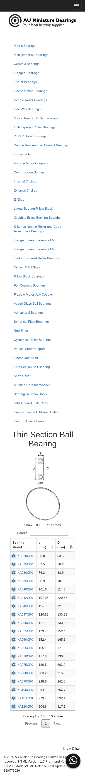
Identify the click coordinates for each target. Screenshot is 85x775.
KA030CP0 (25, 572)
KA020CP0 (25, 556)
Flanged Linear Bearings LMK (35, 240)
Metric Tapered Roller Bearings (36, 118)
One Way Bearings (27, 109)
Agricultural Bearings (29, 312)
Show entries (42, 525)
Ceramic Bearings (26, 64)
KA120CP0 (25, 706)
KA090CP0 (25, 681)
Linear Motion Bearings (30, 91)
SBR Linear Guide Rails (31, 403)
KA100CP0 (25, 690)
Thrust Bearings (25, 82)
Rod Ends (21, 330)
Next (57, 723)
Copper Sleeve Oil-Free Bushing (37, 412)
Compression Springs (29, 172)
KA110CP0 (25, 698)
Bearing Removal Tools (30, 394)
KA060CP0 (25, 639)
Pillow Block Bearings (29, 276)
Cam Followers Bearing (30, 421)
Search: (22, 533)
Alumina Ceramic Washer (32, 385)
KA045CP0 (25, 606)
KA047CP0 (25, 614)
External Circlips (25, 190)
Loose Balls (22, 154)
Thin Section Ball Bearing (32, 367)
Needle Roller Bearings (30, 100)
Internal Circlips (25, 181)
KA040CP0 (25, 589)
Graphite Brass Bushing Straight (37, 217)
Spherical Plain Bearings (31, 321)
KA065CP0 (25, 648)
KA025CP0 (25, 564)
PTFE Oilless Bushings (30, 136)
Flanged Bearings (26, 73)
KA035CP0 (25, 581)
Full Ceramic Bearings (30, 285)
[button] (73, 760)
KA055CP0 (25, 631)
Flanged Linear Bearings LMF (35, 249)
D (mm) (61, 545)
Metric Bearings (25, 45)
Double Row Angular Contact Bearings (41, 145)
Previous (31, 723)
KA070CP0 (25, 656)
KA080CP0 (25, 673)
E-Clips (19, 199)
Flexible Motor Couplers (31, 163)
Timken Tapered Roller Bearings (37, 258)
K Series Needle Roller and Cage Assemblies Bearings (37, 229)
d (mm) (42, 545)
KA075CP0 (25, 664)
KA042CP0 (25, 598)
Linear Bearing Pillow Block (33, 208)
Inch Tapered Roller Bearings (35, 127)
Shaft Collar (22, 376)
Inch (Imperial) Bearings (31, 55)
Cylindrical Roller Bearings (32, 339)
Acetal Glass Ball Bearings (32, 303)
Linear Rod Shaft (26, 358)
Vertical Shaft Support (29, 349)
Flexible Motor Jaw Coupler (33, 294)
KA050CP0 (25, 623)
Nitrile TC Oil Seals (27, 267)
